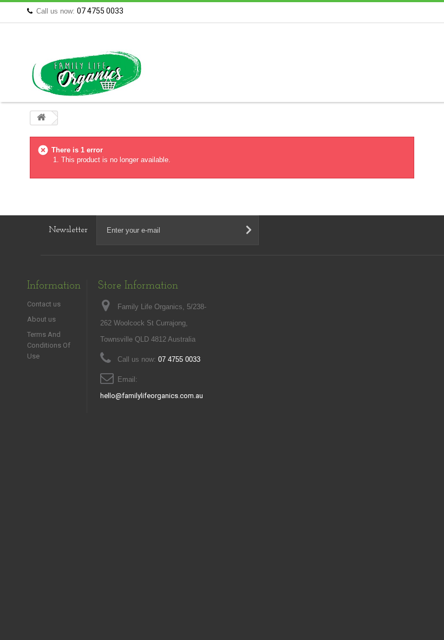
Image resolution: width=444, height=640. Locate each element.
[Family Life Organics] (86, 73)
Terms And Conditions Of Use (48, 345)
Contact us (395, 11)
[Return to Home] (41, 118)
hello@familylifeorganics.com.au (151, 396)
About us (41, 319)
